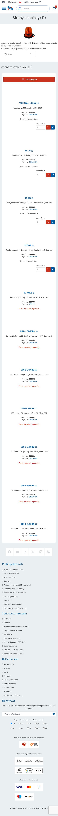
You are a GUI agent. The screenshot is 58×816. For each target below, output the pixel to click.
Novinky (7, 668)
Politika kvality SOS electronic (15, 593)
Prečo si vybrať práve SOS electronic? (17, 585)
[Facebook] (9, 552)
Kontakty (7, 581)
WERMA (32, 304)
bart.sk (46, 808)
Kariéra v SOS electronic (12, 604)
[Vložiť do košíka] (48, 127)
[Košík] (54, 8)
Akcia (6, 672)
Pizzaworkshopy (10, 684)
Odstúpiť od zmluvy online (13, 650)
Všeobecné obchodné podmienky (16, 626)
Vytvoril (38, 808)
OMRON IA (33, 115)
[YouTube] (17, 552)
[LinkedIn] (25, 552)
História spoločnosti (11, 596)
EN (38, 723)
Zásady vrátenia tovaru (12, 638)
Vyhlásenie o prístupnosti (13, 695)
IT (30, 728)
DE (46, 723)
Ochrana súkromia (10, 646)
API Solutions (9, 664)
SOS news (7, 691)
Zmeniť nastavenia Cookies (13, 654)
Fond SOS (7, 600)
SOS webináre (9, 687)
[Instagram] (41, 552)
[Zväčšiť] (31, 54)
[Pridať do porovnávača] (38, 103)
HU (29, 723)
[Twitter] (33, 552)
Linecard (7, 623)
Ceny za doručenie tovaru (13, 630)
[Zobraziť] (53, 127)
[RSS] (48, 552)
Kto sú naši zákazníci (11, 573)
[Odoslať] (53, 714)
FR (46, 728)
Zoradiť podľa (31, 79)
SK (13, 723)
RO (13, 728)
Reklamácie (8, 634)
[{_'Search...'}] (19, 8)
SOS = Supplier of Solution (13, 569)
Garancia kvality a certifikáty (14, 589)
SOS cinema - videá (11, 680)
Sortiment (7, 619)
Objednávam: (40, 124)
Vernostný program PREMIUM (14, 642)
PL (22, 728)
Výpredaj (7, 676)
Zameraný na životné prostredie (15, 608)
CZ (22, 723)
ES (38, 728)
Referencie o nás (10, 577)
